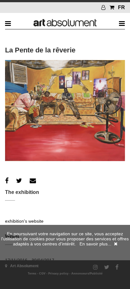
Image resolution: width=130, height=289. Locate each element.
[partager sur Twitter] (19, 180)
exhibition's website (24, 221)
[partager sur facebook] (7, 180)
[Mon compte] (104, 7)
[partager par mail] (33, 180)
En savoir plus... (95, 243)
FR (121, 7)
